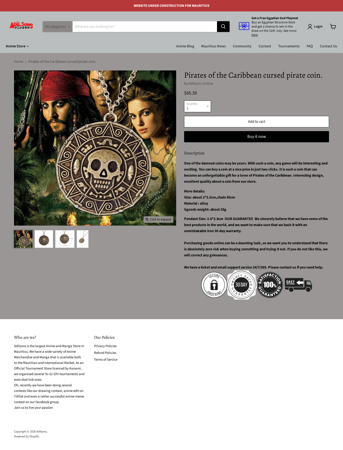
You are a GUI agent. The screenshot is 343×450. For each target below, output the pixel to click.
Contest (265, 46)
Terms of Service (105, 359)
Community (242, 46)
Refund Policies (105, 352)
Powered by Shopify (26, 436)
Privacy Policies (105, 346)
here (255, 35)
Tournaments (289, 46)
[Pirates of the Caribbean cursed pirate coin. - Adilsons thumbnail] (23, 239)
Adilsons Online (201, 83)
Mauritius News (213, 46)
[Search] (223, 26)
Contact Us (328, 46)
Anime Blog (185, 46)
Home (18, 61)
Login (318, 26)
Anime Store (16, 46)
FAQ (310, 46)
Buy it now (256, 137)
